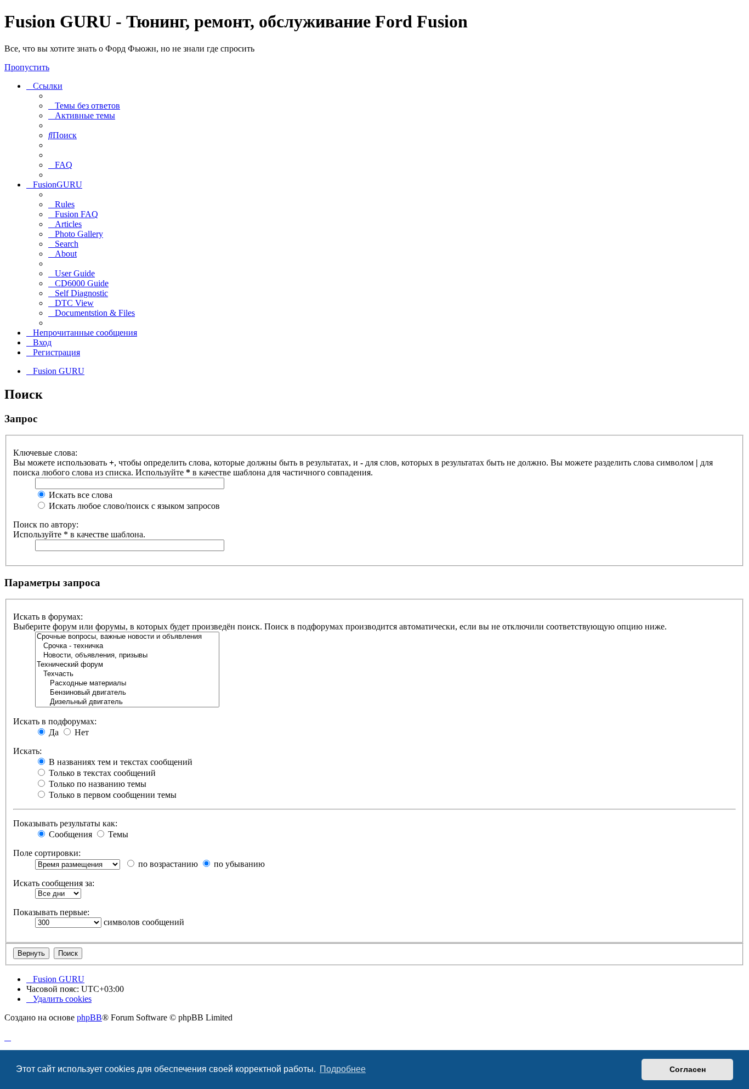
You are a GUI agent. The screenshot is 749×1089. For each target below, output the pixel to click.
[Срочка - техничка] (127, 646)
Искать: (27, 751)
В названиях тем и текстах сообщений (119, 762)
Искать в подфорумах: (55, 721)
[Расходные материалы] (127, 683)
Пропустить (26, 67)
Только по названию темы (96, 784)
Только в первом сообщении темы (112, 794)
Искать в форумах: (48, 616)
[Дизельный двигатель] (127, 702)
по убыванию (238, 864)
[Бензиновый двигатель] (127, 692)
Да (53, 732)
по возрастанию (167, 864)
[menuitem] (84, 105)
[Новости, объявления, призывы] (127, 655)
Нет (80, 732)
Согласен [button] (687, 1069)
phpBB (89, 1017)
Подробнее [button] (343, 1069)
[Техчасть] (127, 674)
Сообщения (69, 834)
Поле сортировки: (47, 853)
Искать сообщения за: (53, 883)
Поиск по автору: (45, 524)
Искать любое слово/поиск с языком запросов (133, 506)
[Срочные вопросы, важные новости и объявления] (127, 637)
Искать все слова (79, 495)
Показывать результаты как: (65, 823)
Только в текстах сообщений (101, 773)
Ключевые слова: (45, 452)
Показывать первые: (51, 912)
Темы (117, 834)
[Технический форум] (127, 665)
